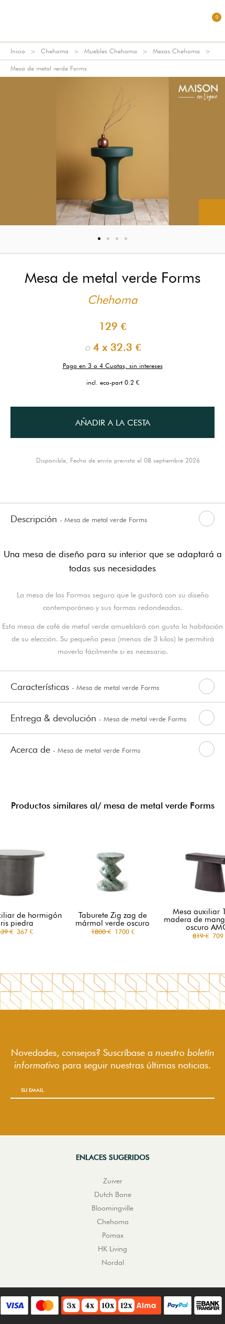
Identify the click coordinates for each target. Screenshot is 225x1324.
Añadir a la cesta (112, 423)
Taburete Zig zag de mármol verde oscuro (112, 919)
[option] (112, 151)
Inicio (17, 51)
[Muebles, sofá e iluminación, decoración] (112, 21)
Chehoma (55, 51)
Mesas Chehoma (176, 51)
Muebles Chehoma (110, 51)
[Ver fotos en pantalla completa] (212, 212)
